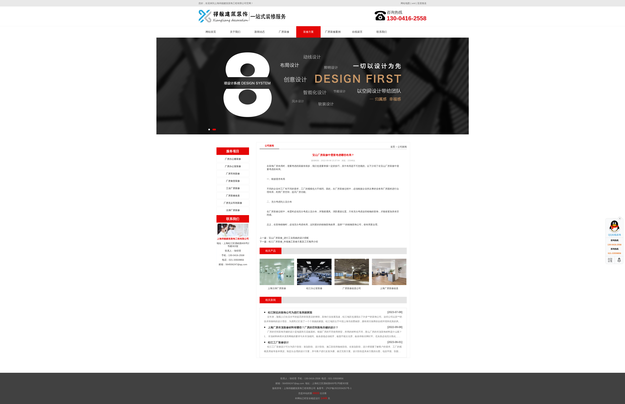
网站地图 (405, 3)
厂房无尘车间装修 (233, 203)
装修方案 (308, 31)
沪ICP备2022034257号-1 (339, 388)
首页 (392, 147)
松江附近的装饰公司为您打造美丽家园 (290, 312)
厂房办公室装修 (233, 166)
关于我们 (235, 31)
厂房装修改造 (233, 195)
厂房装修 (284, 31)
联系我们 (381, 31)
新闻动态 (259, 31)
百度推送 (421, 3)
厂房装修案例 (333, 31)
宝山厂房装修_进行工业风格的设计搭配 (289, 238)
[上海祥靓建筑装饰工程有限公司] (242, 16)
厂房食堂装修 (233, 181)
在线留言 (357, 31)
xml (413, 3)
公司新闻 (402, 147)
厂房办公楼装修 (233, 159)
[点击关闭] (620, 218)
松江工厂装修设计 (278, 342)
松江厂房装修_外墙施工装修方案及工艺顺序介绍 (293, 241)
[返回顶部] (619, 260)
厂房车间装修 (233, 173)
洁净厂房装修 (233, 210)
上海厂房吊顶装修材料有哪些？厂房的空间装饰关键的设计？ (303, 327)
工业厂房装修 (233, 188)
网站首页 (211, 31)
